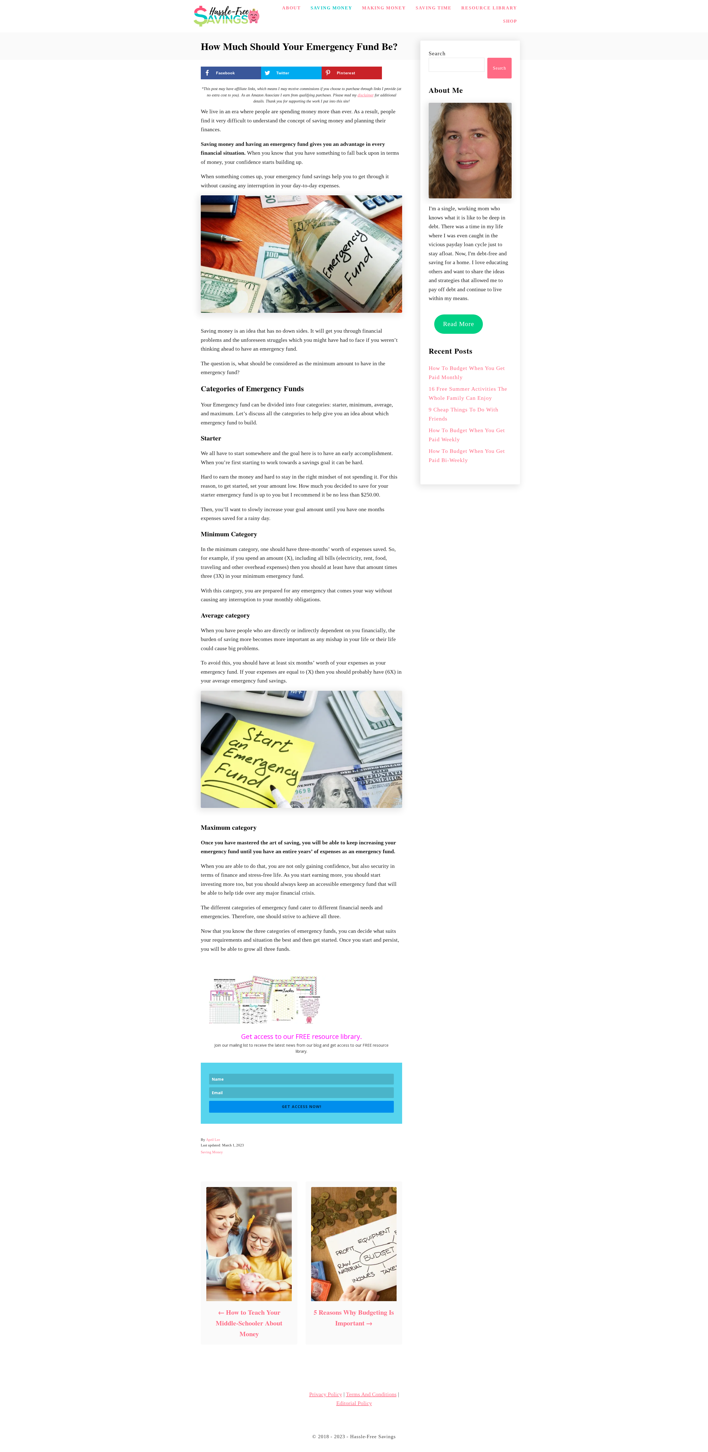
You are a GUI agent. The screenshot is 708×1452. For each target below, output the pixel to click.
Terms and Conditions (371, 1394)
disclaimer (366, 95)
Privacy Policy (325, 1394)
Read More (458, 324)
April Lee (213, 1140)
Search (437, 53)
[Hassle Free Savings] (226, 16)
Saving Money (212, 1152)
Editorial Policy (354, 1403)
